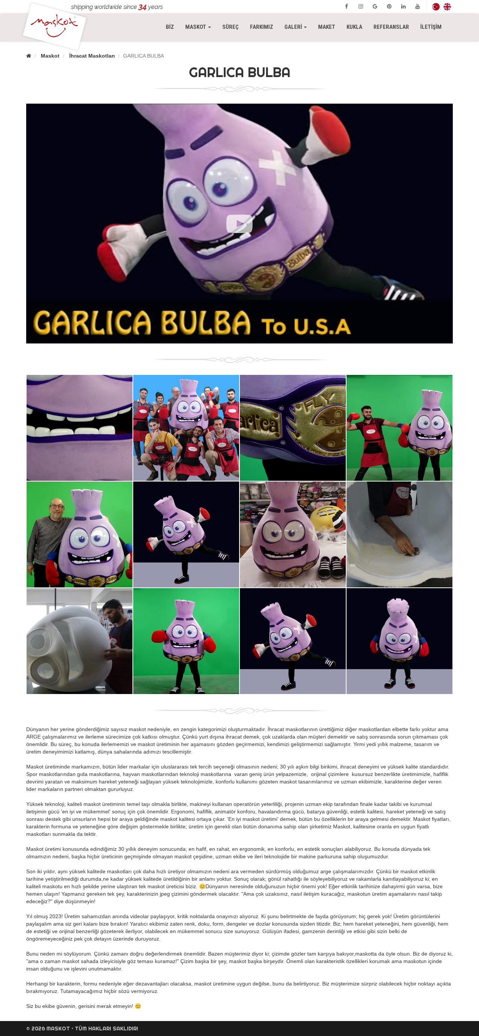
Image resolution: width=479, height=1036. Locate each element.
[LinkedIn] (403, 6)
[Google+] (375, 6)
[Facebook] (346, 6)
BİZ (170, 27)
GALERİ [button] (293, 27)
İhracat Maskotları (92, 56)
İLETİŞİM (431, 27)
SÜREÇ (230, 27)
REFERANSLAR (391, 27)
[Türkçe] (436, 6)
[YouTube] (417, 6)
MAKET (326, 27)
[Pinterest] (389, 6)
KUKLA (354, 27)
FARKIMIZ (261, 27)
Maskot (50, 56)
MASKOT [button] (201, 26)
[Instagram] (361, 6)
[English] (447, 6)
